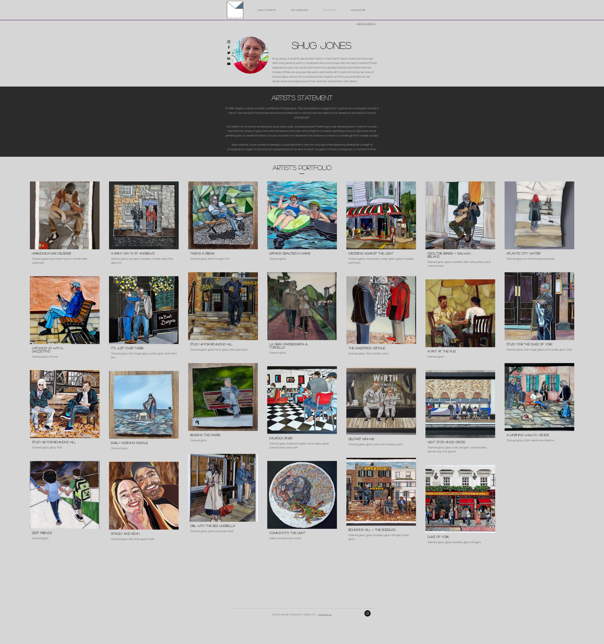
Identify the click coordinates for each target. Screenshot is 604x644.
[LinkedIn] (229, 58)
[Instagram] (229, 42)
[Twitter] (229, 53)
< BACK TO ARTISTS (365, 23)
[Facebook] (229, 47)
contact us (325, 614)
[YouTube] (229, 64)
